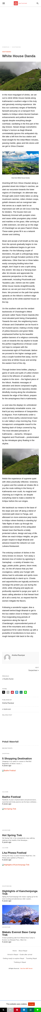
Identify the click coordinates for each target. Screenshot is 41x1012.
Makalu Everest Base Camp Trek (19, 933)
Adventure (6, 830)
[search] (37, 3)
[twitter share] (3, 692)
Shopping (5, 753)
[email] (10, 1010)
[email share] (8, 692)
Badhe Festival (11, 796)
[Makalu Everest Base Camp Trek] (20, 915)
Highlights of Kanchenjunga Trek (19, 892)
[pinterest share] (12, 692)
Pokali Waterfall (10, 741)
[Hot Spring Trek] (20, 818)
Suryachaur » (33, 670)
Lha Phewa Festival (14, 852)
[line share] (25, 692)
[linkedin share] (16, 692)
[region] (20, 25)
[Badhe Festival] (20, 779)
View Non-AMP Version (26, 968)
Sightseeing (16, 47)
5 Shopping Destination (17, 758)
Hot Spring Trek (12, 835)
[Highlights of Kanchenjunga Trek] (20, 874)
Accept (31, 1004)
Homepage (5, 47)
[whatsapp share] (21, 692)
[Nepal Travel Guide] (20, 3)
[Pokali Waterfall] (20, 728)
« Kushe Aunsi (7, 679)
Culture (5, 791)
